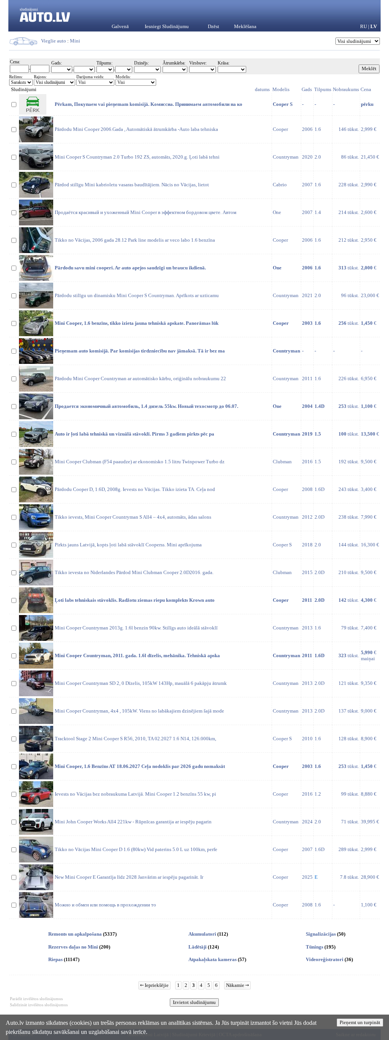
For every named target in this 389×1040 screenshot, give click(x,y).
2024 (307, 821)
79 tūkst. (350, 628)
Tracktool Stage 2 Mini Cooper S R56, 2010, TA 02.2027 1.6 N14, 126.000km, (135, 738)
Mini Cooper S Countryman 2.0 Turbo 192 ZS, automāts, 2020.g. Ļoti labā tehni (137, 157)
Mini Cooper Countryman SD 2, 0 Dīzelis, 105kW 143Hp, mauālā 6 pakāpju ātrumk (141, 683)
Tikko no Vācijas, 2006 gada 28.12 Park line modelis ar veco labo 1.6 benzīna (135, 240)
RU (363, 26)
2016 (307, 461)
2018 (307, 545)
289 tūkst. (348, 849)
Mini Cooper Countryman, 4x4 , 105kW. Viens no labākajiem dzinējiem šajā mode (139, 711)
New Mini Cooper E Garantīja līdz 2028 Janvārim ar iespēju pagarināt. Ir (129, 877)
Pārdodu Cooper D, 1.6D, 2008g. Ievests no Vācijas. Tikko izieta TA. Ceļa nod (135, 489)
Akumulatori (202, 934)
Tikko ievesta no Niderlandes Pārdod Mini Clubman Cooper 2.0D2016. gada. (134, 572)
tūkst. (348, 268)
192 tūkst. (348, 461)
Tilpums (322, 89)
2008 (307, 489)
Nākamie (235, 985)
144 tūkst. (348, 545)
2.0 (318, 157)
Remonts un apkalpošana (75, 934)
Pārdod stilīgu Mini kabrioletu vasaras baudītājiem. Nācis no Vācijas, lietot (132, 184)
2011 (307, 378)
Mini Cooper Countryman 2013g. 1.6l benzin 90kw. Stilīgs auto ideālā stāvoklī (136, 628)
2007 (307, 184)
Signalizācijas (321, 934)
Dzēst (213, 26)
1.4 (318, 212)
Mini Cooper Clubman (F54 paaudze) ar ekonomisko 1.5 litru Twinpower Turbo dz (140, 461)
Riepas (55, 959)
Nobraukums (346, 89)
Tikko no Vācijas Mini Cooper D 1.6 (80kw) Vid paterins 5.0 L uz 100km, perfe (136, 849)
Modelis (280, 89)
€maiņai (368, 655)
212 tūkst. (348, 240)
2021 (307, 295)
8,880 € (368, 794)
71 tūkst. (350, 821)
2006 (307, 129)
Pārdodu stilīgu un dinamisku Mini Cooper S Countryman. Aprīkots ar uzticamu (137, 295)
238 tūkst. (348, 517)
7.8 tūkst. (349, 877)
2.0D (319, 517)
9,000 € (368, 711)
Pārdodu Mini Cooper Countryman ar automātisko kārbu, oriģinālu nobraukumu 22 (140, 378)
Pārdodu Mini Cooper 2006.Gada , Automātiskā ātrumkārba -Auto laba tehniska (136, 129)
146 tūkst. (348, 129)
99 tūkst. (350, 794)
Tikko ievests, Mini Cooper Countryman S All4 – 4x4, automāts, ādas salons (133, 517)
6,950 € (368, 378)
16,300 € (370, 545)
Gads (307, 89)
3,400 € (368, 489)
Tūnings (314, 947)
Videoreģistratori (324, 959)
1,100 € (368, 905)
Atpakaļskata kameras (212, 959)
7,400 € (368, 628)
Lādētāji (197, 947)
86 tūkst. (350, 157)
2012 (307, 517)
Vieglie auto (53, 41)
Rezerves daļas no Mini (73, 947)
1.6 (318, 129)
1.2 (318, 794)
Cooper (280, 129)
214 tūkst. (348, 212)
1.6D (319, 489)
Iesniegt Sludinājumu (167, 26)
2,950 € (368, 240)
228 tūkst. (348, 184)
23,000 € (370, 295)
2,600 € (368, 212)
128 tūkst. (348, 738)
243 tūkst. (348, 489)
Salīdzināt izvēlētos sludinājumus (39, 1004)
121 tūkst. (348, 683)
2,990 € (368, 184)
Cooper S (282, 545)
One (277, 212)
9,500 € (368, 461)
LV (373, 26)
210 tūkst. (348, 572)
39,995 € (370, 821)
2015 (307, 572)
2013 (307, 628)
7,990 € (368, 517)
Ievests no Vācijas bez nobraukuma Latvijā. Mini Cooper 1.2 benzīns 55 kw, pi (135, 794)
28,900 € (370, 877)
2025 (307, 877)
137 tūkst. (348, 711)
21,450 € (370, 157)
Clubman (282, 461)
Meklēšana (245, 26)
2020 (307, 157)
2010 (307, 738)
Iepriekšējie (156, 985)
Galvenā (120, 26)
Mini (75, 41)
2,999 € (368, 129)
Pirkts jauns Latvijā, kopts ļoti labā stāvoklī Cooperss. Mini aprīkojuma (128, 545)
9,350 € (368, 683)
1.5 (318, 461)
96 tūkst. (350, 295)
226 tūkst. (348, 378)
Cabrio (280, 184)
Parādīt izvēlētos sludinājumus (36, 998)
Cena (366, 89)
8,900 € (368, 738)
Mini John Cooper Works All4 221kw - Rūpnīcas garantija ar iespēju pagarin (133, 821)
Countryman (286, 157)
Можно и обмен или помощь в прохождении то (105, 905)
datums (262, 89)
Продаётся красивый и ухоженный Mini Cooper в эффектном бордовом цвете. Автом (145, 212)
